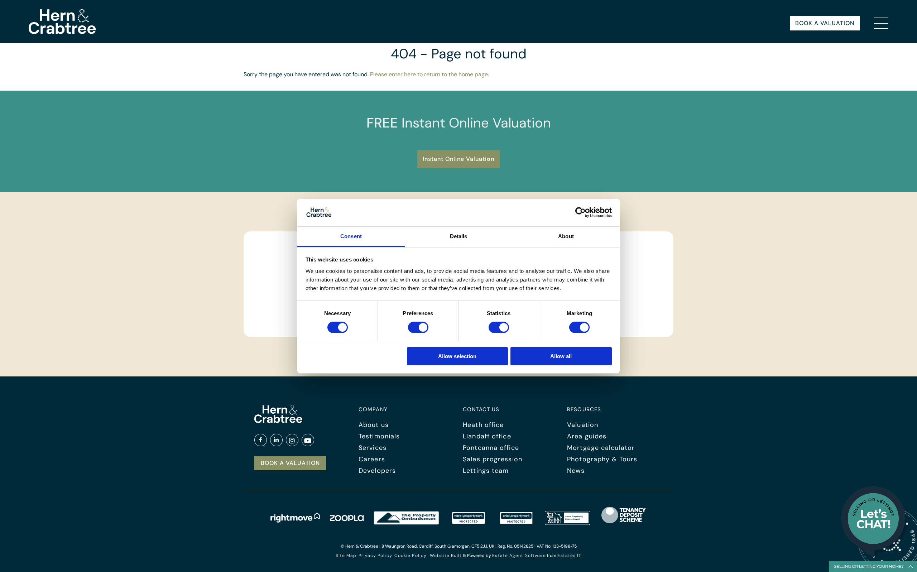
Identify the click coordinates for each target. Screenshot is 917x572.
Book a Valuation (824, 23)
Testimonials (379, 436)
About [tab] (566, 236)
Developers (377, 470)
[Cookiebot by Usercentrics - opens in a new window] (580, 212)
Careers (372, 459)
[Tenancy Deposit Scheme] (624, 523)
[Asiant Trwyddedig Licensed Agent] (568, 523)
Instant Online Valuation (458, 159)
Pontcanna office (491, 447)
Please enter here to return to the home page (429, 74)
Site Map (346, 555)
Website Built (446, 555)
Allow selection (457, 356)
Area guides (586, 436)
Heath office (483, 424)
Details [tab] (458, 236)
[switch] (418, 327)
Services (373, 447)
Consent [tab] (351, 236)
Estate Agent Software (519, 555)
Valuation (582, 424)
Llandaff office (487, 436)
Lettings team (486, 470)
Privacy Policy (375, 555)
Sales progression (492, 459)
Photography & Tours (602, 459)
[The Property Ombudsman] (406, 523)
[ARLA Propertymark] (516, 523)
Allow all (561, 356)
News (576, 470)
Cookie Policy (410, 555)
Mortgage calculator (601, 447)
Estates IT (569, 555)
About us (374, 424)
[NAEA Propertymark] (468, 523)
